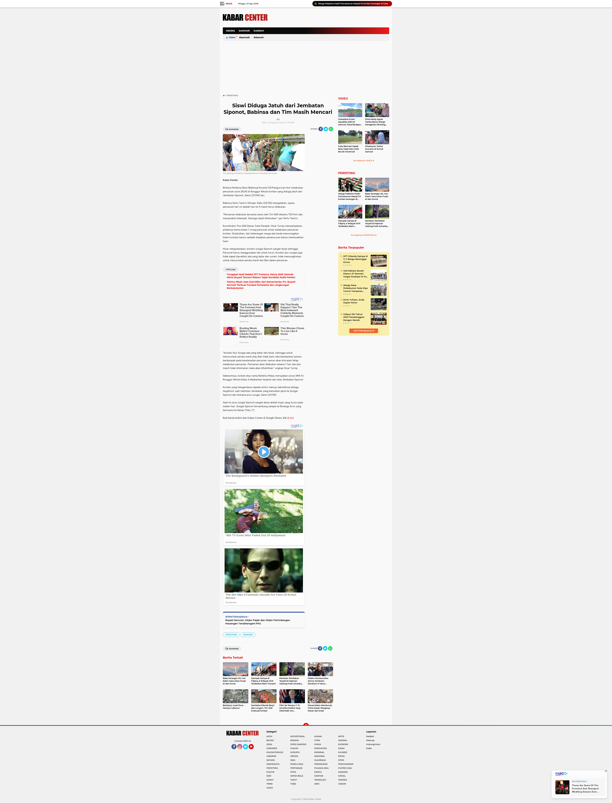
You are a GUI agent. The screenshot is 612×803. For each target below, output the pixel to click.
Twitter (247, 750)
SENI (268, 776)
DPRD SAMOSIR (298, 744)
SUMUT (269, 780)
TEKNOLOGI (320, 780)
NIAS (292, 760)
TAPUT (293, 780)
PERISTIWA (231, 634)
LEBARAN (271, 756)
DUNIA (317, 744)
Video (232, 37)
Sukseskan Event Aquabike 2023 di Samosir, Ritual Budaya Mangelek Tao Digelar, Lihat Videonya (349, 122)
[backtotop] (306, 726)
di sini (290, 418)
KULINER (342, 752)
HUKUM (294, 748)
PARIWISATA (272, 764)
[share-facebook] (320, 129)
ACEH (269, 736)
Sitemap (370, 740)
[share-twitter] (326, 129)
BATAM (270, 740)
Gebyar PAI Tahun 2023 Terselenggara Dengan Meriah (353, 317)
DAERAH (259, 30)
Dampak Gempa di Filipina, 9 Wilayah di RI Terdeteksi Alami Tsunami (349, 224)
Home (229, 3)
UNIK (316, 784)
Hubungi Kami (373, 744)
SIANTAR (318, 776)
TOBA (293, 784)
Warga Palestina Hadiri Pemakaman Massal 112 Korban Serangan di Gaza (349, 196)
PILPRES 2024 (345, 768)
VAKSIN (342, 784)
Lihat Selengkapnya (363, 330)
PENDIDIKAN (321, 764)
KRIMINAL (319, 752)
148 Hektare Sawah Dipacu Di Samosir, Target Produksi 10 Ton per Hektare (355, 273)
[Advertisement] (331, 32)
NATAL (341, 756)
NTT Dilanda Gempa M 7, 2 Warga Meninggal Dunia (355, 259)
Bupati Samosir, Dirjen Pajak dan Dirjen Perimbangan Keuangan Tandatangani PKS (257, 622)
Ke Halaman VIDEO (363, 160)
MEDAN (294, 756)
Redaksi (370, 736)
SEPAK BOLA (296, 776)
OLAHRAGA (320, 760)
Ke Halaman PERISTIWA (363, 235)
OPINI (341, 760)
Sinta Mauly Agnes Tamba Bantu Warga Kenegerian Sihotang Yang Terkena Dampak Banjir (376, 122)
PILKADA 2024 (321, 768)
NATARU (270, 760)
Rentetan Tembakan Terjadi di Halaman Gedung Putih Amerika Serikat (376, 224)
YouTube (253, 750)
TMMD (269, 784)
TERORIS (342, 780)
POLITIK (270, 772)
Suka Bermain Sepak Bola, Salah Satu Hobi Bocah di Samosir (348, 149)
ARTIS (341, 736)
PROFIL (318, 772)
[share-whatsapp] (331, 129)
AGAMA (318, 736)
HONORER (271, 748)
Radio (369, 748)
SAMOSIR (244, 30)
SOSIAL (342, 776)
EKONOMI (343, 744)
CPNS (317, 740)
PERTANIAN (296, 768)
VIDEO (343, 98)
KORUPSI (295, 752)
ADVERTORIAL (297, 736)
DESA (269, 744)
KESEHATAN (320, 748)
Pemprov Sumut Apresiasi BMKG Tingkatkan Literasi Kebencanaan (350, 3)
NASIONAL (319, 756)
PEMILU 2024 (296, 764)
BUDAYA (294, 740)
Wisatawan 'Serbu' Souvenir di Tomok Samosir (374, 149)
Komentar (233, 129)
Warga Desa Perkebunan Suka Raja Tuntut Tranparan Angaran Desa (355, 288)
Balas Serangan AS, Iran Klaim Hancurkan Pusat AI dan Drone (376, 196)
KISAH (341, 748)
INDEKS (230, 30)
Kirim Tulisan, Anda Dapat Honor (353, 301)
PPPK (293, 772)
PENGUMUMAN (345, 764)
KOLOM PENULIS (274, 752)
